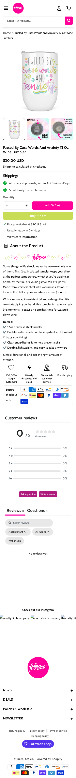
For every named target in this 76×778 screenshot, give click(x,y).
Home (7, 33)
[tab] (37, 511)
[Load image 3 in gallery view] (62, 129)
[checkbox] (14, 541)
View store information (22, 237)
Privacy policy (37, 730)
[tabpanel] (38, 558)
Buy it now (38, 216)
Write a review (48, 494)
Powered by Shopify (48, 759)
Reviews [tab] (15, 510)
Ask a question (28, 494)
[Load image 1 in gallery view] (14, 129)
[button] (5, 8)
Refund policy (17, 730)
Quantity (8, 197)
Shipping (9, 166)
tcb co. (29, 759)
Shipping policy (40, 735)
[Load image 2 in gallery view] (38, 129)
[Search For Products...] (69, 21)
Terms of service (57, 730)
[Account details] (59, 8)
